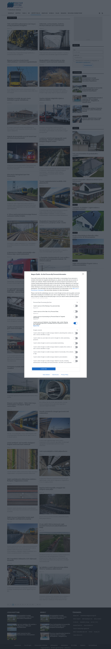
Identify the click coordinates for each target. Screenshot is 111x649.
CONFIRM (44, 369)
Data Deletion (46, 374)
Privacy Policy (64, 374)
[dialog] (55, 324)
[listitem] (55, 302)
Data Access (55, 374)
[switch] (76, 306)
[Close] (83, 274)
